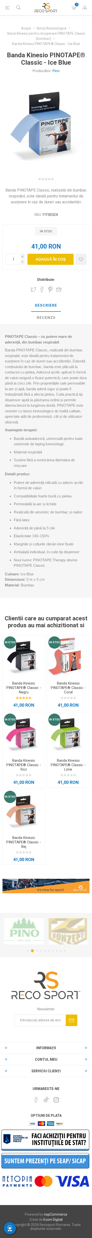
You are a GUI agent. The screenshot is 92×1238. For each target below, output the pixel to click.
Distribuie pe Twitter (33, 289)
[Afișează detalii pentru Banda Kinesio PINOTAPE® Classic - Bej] (24, 811)
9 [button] (60, 951)
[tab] (46, 305)
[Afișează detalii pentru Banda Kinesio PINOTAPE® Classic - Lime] (68, 733)
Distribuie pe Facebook (42, 289)
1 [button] (27, 951)
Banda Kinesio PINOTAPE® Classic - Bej (23, 842)
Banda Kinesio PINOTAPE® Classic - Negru (23, 687)
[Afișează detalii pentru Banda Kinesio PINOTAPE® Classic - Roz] (24, 733)
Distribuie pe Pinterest (50, 289)
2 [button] (31, 951)
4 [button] (41, 951)
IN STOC (10, 642)
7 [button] (52, 951)
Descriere (46, 305)
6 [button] (49, 951)
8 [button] (56, 951)
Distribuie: (46, 279)
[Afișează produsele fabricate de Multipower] (68, 931)
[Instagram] (56, 1100)
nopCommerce (55, 1214)
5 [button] (45, 951)
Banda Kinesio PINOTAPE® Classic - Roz (23, 765)
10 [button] (64, 951)
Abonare (71, 1020)
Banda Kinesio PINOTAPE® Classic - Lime (68, 765)
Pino (56, 71)
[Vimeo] (46, 1098)
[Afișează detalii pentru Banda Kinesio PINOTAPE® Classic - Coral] (68, 656)
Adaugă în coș (51, 259)
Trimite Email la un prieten (59, 289)
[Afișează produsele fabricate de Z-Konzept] (24, 931)
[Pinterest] (36, 1100)
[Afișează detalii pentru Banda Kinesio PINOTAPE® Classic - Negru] (24, 656)
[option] (24, 931)
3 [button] (36, 950)
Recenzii (46, 317)
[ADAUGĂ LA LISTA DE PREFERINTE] (81, 259)
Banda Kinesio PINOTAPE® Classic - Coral (68, 687)
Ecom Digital (53, 1220)
